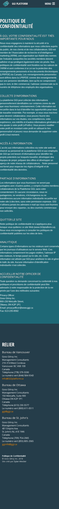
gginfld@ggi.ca (9, 444)
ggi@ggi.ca (7, 411)
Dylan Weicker (20, 461)
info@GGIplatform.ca (12, 378)
